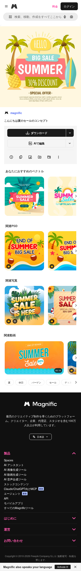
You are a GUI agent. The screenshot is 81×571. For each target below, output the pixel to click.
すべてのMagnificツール (19, 508)
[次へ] (75, 196)
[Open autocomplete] (8, 16)
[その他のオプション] (58, 157)
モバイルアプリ (13, 503)
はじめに (10, 518)
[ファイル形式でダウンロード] (70, 133)
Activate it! (62, 566)
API (6, 498)
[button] (40, 437)
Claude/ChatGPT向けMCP (23, 489)
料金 (55, 6)
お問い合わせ (13, 540)
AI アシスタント (14, 465)
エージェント (15, 493)
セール (52, 382)
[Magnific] (40, 405)
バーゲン (36, 382)
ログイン (69, 6)
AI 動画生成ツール (15, 474)
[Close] (75, 567)
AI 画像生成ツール (15, 470)
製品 (7, 453)
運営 (7, 529)
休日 (21, 382)
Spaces (8, 460)
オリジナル (27, 34)
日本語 (40, 436)
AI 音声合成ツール (15, 479)
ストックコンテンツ (16, 484)
